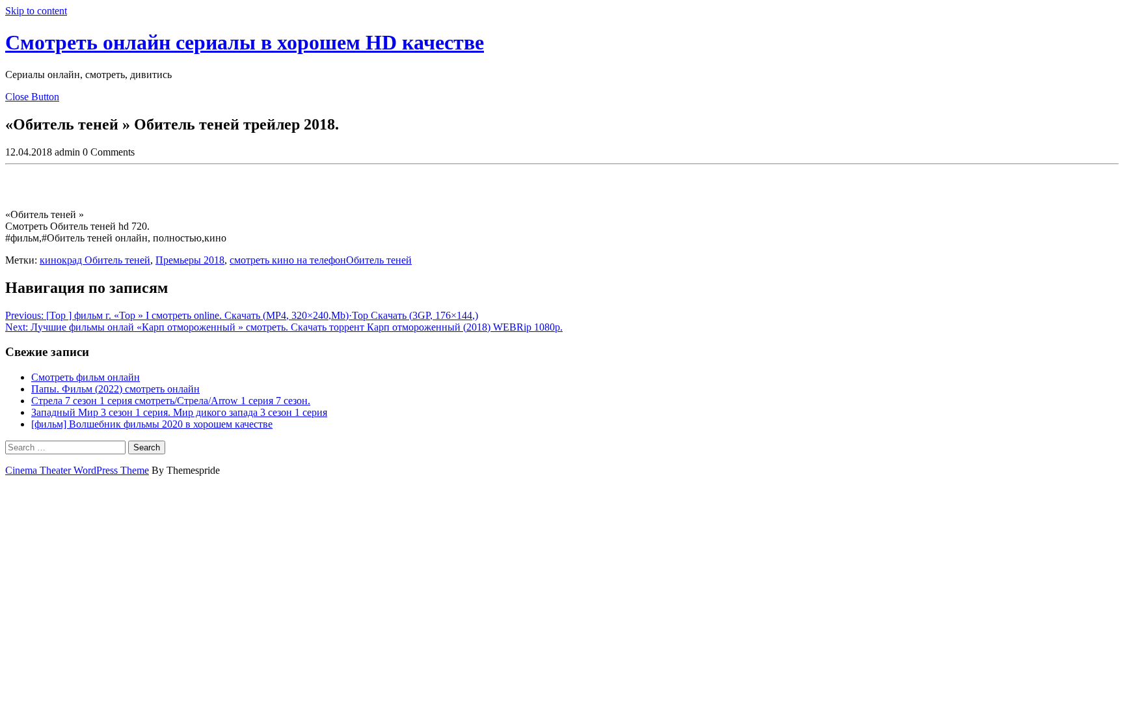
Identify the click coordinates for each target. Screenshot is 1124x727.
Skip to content (36, 10)
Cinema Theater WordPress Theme (77, 470)
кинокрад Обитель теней (95, 260)
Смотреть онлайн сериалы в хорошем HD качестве (244, 42)
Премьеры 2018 (189, 260)
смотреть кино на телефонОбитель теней (321, 260)
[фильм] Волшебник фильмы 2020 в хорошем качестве (152, 424)
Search (146, 447)
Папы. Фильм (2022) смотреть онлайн (115, 388)
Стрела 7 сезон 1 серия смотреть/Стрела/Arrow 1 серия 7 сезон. (170, 400)
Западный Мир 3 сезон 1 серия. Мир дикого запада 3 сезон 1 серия (179, 412)
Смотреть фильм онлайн (85, 377)
